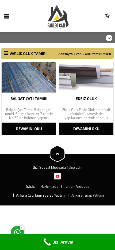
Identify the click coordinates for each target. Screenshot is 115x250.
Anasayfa (65, 54)
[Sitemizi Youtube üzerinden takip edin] (57, 176)
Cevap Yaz (51, 210)
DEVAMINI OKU (29, 128)
